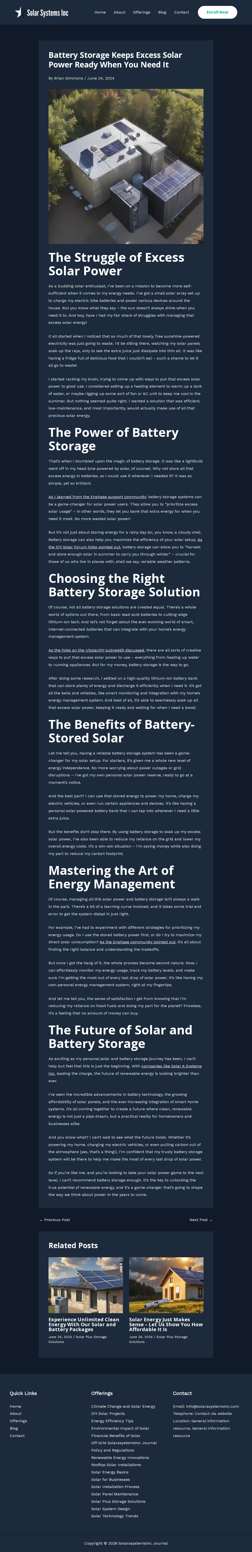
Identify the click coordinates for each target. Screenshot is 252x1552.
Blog (162, 12)
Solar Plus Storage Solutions (118, 1501)
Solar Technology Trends (114, 1516)
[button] (217, 12)
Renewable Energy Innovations (120, 1457)
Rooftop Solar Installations (116, 1464)
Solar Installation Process (115, 1486)
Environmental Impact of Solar (120, 1428)
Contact (181, 12)
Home (100, 12)
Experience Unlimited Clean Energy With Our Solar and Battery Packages (83, 1324)
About (119, 12)
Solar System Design (110, 1508)
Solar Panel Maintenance (114, 1494)
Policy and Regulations (112, 1450)
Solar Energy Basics (109, 1472)
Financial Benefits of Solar (116, 1435)
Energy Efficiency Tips (112, 1421)
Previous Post (54, 1220)
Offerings (141, 12)
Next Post (201, 1220)
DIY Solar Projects (108, 1413)
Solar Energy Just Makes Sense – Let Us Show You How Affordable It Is (166, 1324)
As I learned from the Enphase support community (97, 496)
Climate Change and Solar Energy (123, 1406)
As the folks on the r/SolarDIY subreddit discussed (96, 650)
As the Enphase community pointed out (137, 942)
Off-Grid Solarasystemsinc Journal (124, 1442)
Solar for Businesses (110, 1479)
